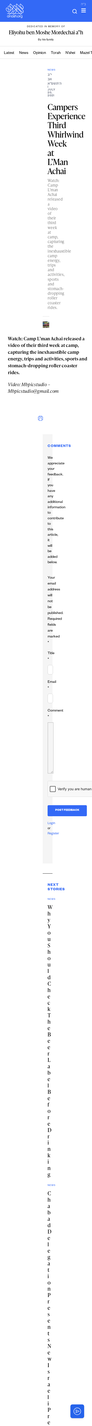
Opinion (39, 53)
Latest (9, 53)
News (23, 53)
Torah (56, 53)
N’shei (70, 53)
